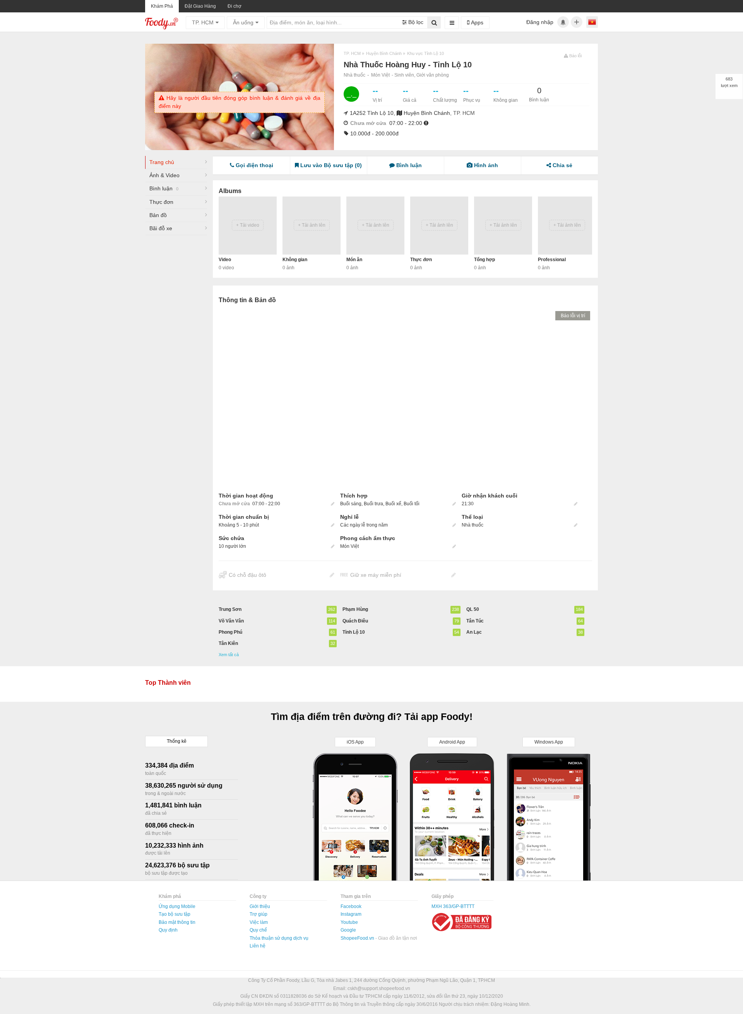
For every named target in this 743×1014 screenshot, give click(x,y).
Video (225, 259)
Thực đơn (161, 202)
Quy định (168, 930)
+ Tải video (247, 225)
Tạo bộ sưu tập (174, 914)
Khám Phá (162, 6)
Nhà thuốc (354, 75)
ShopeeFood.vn (358, 938)
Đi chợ (234, 6)
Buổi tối (411, 503)
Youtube (349, 922)
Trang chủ (161, 162)
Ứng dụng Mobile (177, 906)
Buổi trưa (373, 503)
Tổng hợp (484, 259)
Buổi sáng (350, 503)
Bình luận (163, 188)
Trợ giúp (258, 914)
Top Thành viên (168, 682)
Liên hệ (257, 946)
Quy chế (258, 930)
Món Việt (380, 75)
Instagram (351, 914)
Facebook (351, 906)
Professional (552, 259)
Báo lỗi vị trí (573, 315)
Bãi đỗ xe (160, 228)
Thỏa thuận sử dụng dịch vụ (279, 938)
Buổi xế (393, 503)
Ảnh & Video (164, 175)
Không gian (294, 259)
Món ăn (354, 259)
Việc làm (259, 922)
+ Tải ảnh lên (311, 225)
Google (348, 930)
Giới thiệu (260, 906)
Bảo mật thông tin (177, 922)
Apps (476, 22)
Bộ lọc (415, 22)
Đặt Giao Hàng (200, 6)
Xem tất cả (229, 654)
